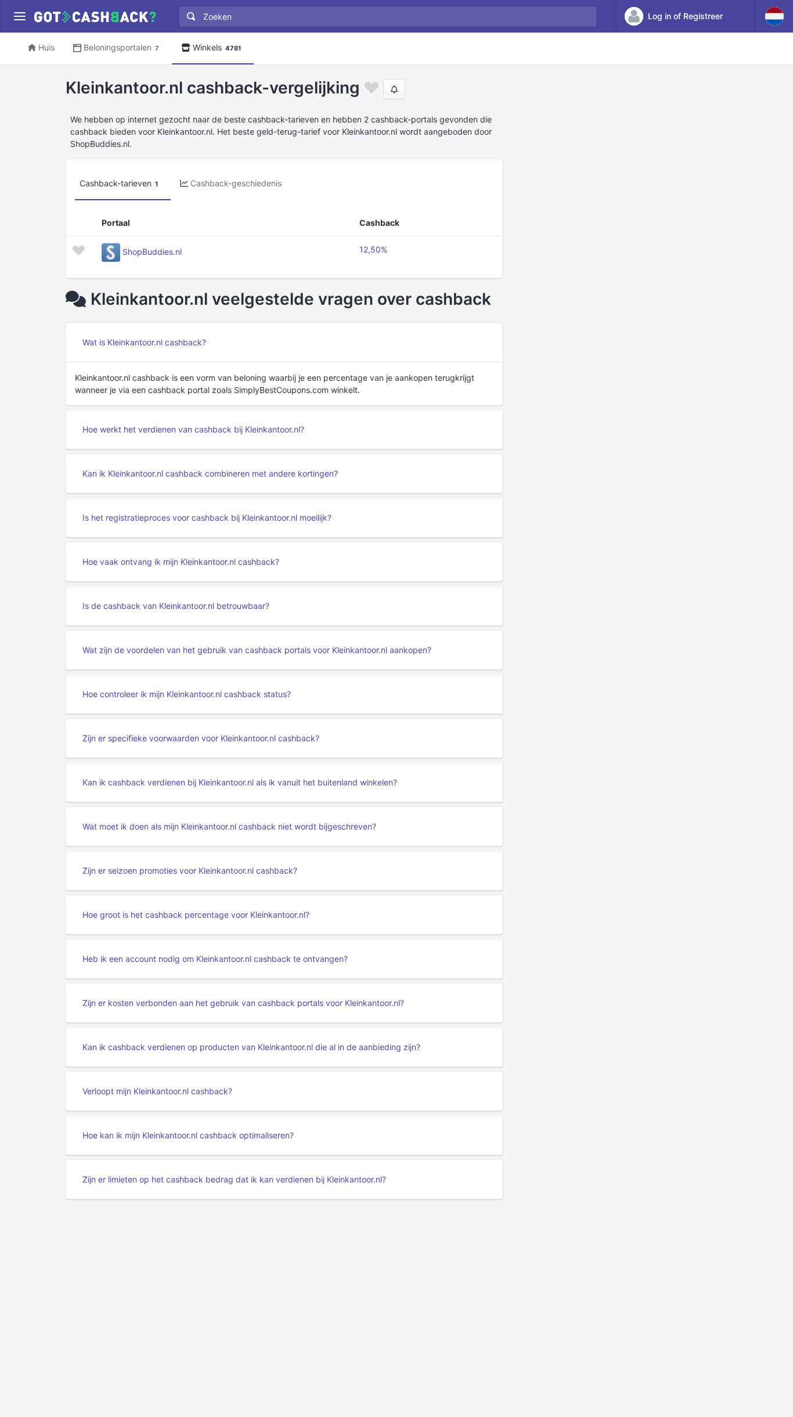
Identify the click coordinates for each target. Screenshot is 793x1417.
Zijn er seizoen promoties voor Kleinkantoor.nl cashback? (189, 870)
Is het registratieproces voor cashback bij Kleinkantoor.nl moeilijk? (206, 517)
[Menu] (19, 16)
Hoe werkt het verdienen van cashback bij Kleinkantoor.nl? (193, 429)
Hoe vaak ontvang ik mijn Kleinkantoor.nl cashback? (180, 562)
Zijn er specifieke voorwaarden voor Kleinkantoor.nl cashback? (200, 738)
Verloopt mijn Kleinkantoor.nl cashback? (157, 1091)
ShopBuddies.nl (152, 252)
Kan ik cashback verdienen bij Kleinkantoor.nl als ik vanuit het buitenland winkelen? (239, 782)
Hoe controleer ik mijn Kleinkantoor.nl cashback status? (186, 694)
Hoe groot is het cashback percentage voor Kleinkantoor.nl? (195, 915)
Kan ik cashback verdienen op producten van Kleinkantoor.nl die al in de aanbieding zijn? (251, 1047)
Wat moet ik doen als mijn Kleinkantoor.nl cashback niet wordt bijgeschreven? (229, 826)
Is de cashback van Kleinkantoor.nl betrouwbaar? (175, 606)
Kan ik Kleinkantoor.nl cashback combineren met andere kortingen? (210, 473)
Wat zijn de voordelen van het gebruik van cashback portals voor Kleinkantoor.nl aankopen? (256, 650)
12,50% (373, 249)
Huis (46, 47)
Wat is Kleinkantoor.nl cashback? (144, 342)
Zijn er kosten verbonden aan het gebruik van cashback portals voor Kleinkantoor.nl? (243, 1003)
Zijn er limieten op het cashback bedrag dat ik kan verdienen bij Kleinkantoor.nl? (234, 1179)
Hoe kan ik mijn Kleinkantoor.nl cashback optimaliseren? (188, 1135)
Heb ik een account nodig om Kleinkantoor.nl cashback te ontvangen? (215, 959)
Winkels (217, 47)
